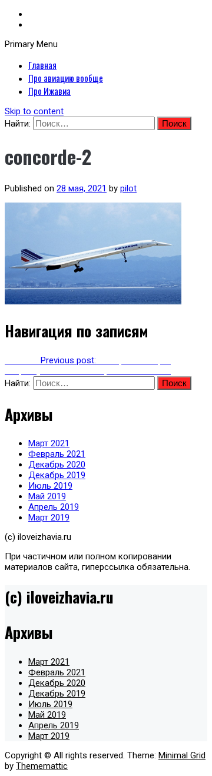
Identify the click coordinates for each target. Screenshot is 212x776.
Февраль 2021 (56, 454)
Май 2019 (47, 496)
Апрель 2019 (53, 507)
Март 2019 (48, 517)
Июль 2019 (50, 485)
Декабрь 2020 (56, 464)
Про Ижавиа (49, 90)
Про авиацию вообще (65, 77)
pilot (128, 188)
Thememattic (42, 766)
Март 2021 (48, 443)
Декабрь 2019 (56, 475)
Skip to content (34, 111)
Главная (42, 64)
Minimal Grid (182, 755)
